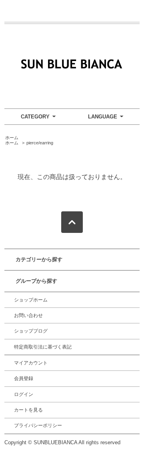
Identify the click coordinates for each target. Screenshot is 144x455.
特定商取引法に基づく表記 (43, 347)
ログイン (23, 394)
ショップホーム (31, 300)
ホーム (11, 137)
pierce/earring (39, 142)
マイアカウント (31, 363)
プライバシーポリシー (38, 425)
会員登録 (23, 378)
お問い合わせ (28, 315)
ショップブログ (31, 331)
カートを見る (28, 410)
